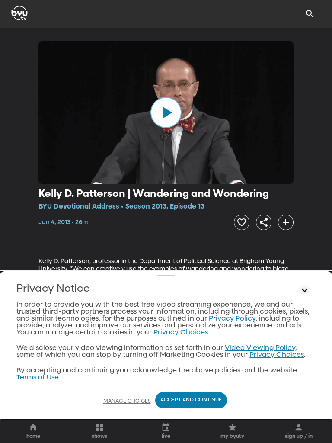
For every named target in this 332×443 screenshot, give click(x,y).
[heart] (241, 222)
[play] (166, 112)
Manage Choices (127, 401)
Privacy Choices (276, 355)
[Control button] (305, 291)
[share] (263, 222)
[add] (286, 222)
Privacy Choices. (181, 332)
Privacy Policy (232, 318)
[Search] (310, 13)
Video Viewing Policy (260, 348)
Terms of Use (37, 377)
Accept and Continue (191, 400)
